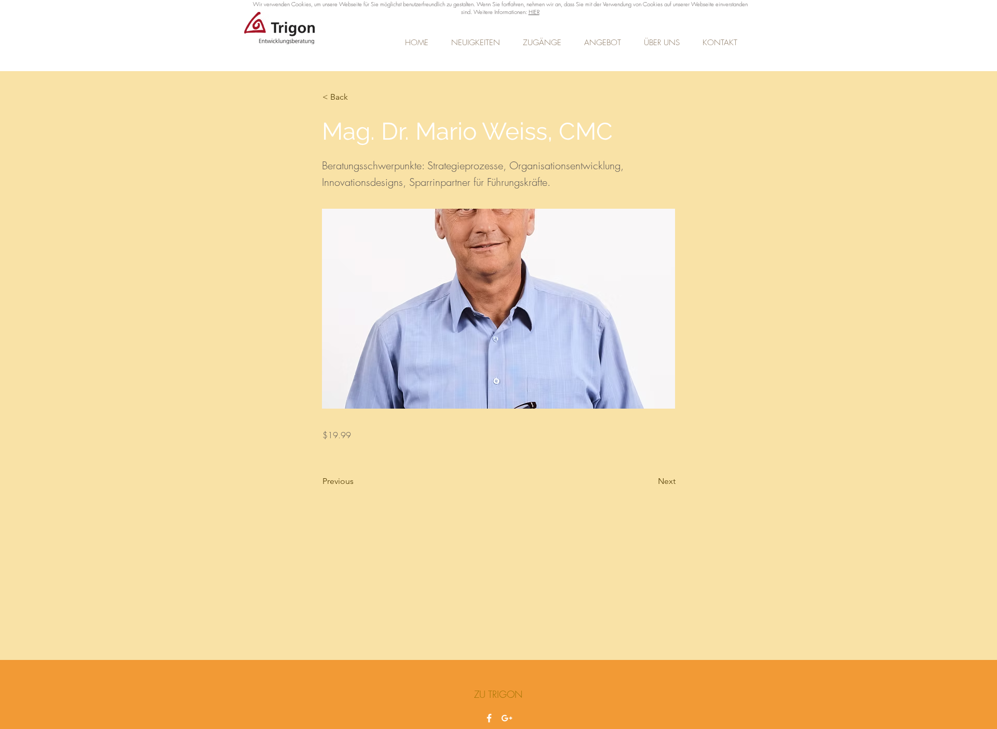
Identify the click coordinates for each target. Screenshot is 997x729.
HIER (534, 12)
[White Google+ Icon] (507, 718)
